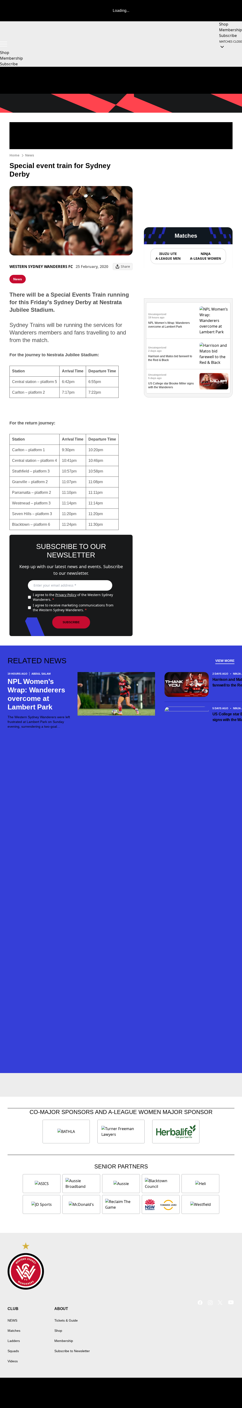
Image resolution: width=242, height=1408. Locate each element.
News (29, 155)
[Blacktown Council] (160, 1183)
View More (224, 661)
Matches (14, 1330)
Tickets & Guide (66, 1320)
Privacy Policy (65, 595)
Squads (13, 1351)
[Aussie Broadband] (81, 1183)
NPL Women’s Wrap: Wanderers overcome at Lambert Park (36, 694)
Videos (13, 1361)
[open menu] (3, 44)
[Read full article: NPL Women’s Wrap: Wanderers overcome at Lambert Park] (213, 320)
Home (14, 155)
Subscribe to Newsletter (72, 1351)
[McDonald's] (81, 1204)
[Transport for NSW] (160, 1204)
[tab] (167, 256)
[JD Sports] (41, 1204)
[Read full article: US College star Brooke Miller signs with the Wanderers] (213, 381)
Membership (63, 1341)
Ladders (14, 1341)
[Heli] (200, 1183)
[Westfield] (200, 1204)
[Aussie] (121, 1183)
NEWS (12, 1320)
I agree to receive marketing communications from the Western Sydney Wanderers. (73, 607)
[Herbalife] (175, 1131)
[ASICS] (41, 1183)
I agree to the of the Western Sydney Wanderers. (73, 597)
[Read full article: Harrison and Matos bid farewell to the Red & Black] (213, 354)
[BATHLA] (66, 1131)
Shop (58, 1330)
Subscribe (71, 622)
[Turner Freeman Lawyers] (121, 1131)
